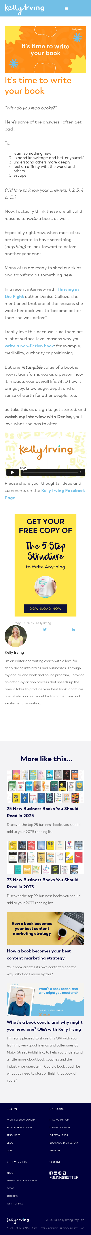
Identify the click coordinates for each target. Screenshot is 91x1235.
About (11, 1173)
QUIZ (9, 1150)
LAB (82, 1228)
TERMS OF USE (49, 1228)
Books (10, 1188)
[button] (66, 8)
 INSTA (60, 1175)
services (54, 1150)
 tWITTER (65, 1175)
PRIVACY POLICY (69, 1228)
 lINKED (56, 1175)
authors (12, 1196)
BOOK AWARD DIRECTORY (63, 1143)
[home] (23, 9)
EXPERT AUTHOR (58, 1135)
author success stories (22, 1180)
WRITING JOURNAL (59, 1127)
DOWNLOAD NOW (45, 609)
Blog (10, 1143)
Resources (13, 1135)
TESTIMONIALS (15, 1203)
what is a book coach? (21, 1120)
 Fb (51, 1175)
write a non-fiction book (29, 345)
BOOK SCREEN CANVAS (19, 1127)
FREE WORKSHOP (58, 1120)
